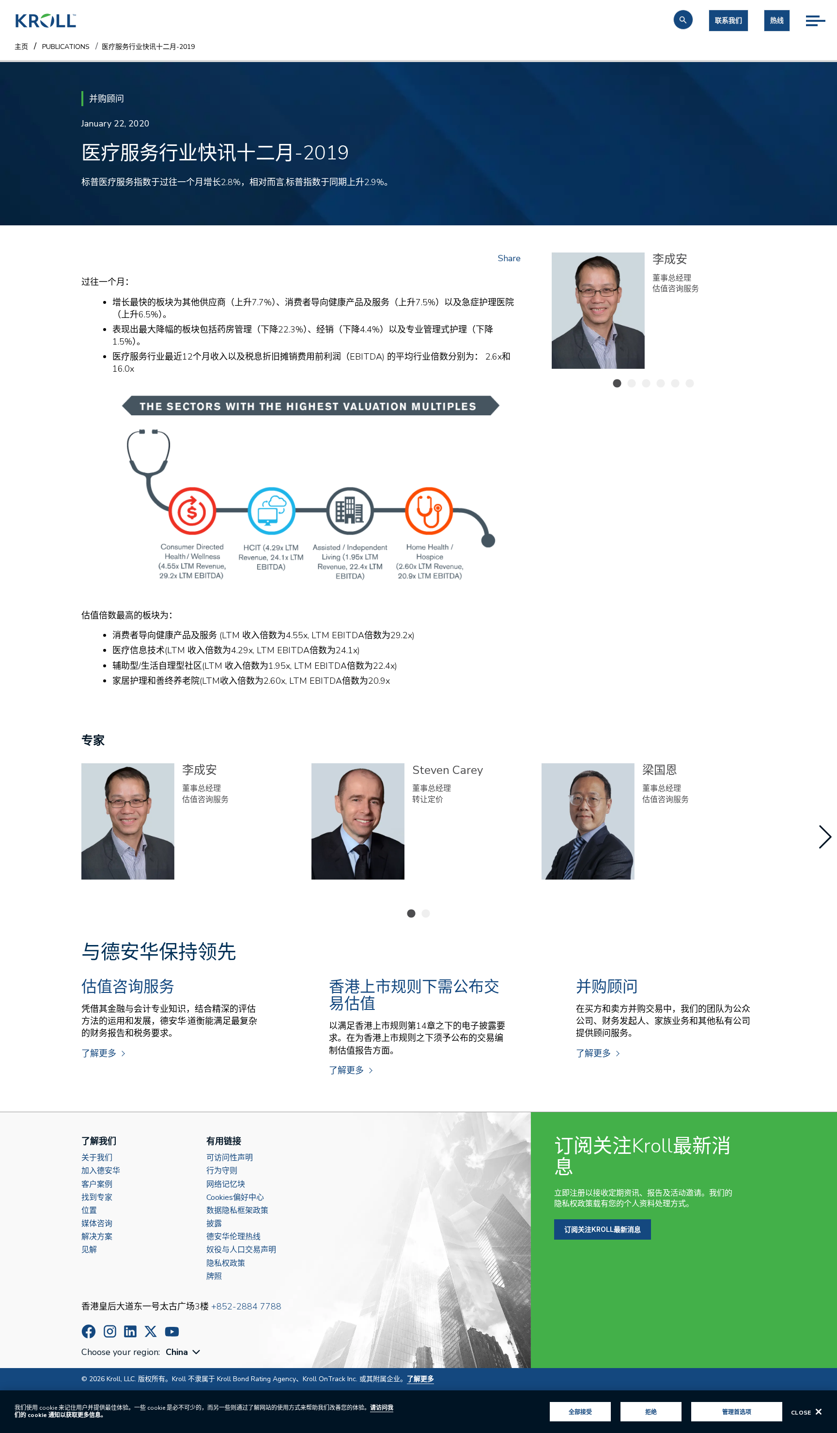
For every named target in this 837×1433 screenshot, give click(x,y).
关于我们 (96, 1158)
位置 (89, 1210)
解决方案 (96, 1237)
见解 (89, 1250)
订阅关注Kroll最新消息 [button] (602, 1229)
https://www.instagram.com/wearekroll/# (110, 1331)
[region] (418, 1411)
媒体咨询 (96, 1223)
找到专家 (96, 1197)
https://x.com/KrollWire (150, 1331)
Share (509, 258)
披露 (214, 1223)
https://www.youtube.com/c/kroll (172, 1332)
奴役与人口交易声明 (241, 1250)
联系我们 (728, 20)
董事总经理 (671, 278)
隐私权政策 (225, 1263)
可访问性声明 (229, 1158)
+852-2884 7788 (246, 1306)
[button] (683, 20)
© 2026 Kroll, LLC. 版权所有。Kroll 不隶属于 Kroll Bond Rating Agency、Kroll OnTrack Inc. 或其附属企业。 (257, 1379)
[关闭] (818, 1412)
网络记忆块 (225, 1184)
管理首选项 (737, 1412)
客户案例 (96, 1184)
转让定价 (667, 288)
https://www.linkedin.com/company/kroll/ (130, 1331)
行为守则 (221, 1171)
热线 (777, 20)
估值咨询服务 (205, 799)
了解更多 (98, 1053)
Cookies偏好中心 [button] (235, 1197)
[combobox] (184, 1352)
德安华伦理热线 (233, 1237)
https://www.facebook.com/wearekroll (88, 1331)
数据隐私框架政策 (237, 1210)
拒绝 (651, 1412)
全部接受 (580, 1412)
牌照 (214, 1276)
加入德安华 (100, 1171)
